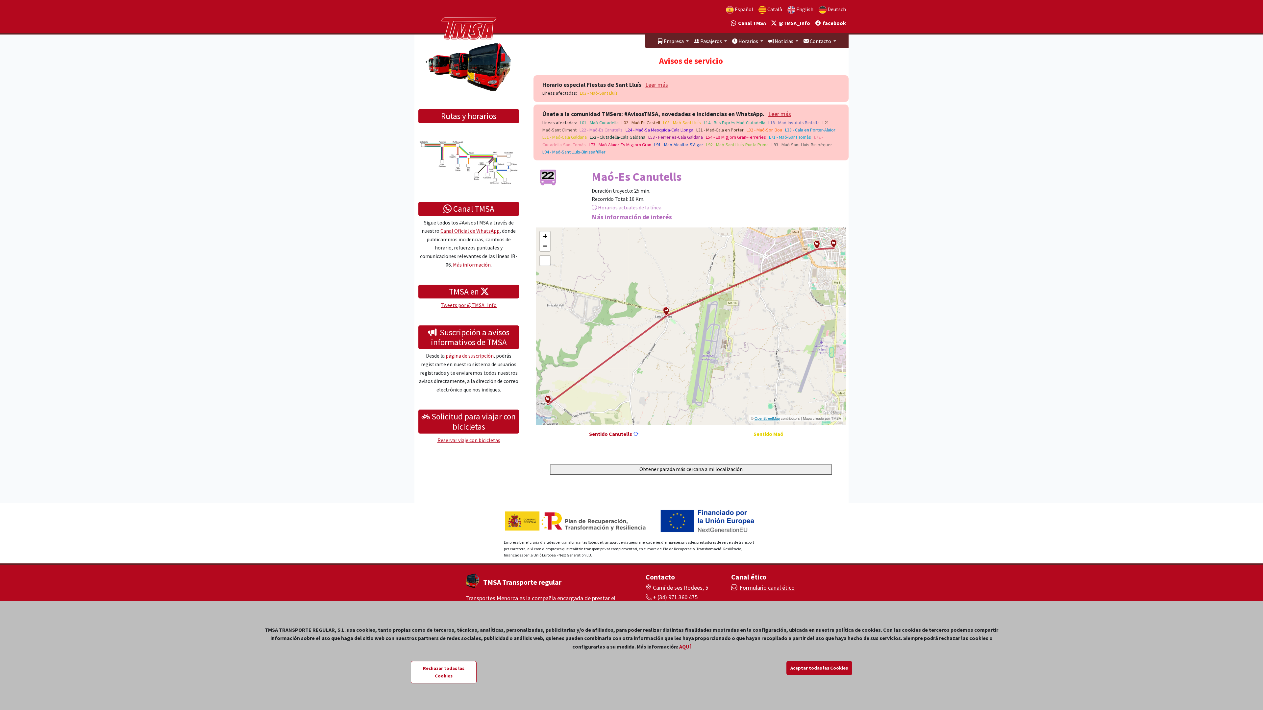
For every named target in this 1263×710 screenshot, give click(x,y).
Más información (472, 264)
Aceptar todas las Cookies (819, 668)
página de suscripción (470, 355)
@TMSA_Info (793, 23)
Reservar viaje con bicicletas (468, 440)
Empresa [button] (674, 41)
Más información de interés (632, 217)
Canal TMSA (751, 23)
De (836, 9)
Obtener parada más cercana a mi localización (691, 469)
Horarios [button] (748, 41)
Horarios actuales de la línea (629, 207)
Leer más (656, 84)
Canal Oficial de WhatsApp (470, 230)
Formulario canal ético (767, 587)
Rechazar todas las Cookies (443, 672)
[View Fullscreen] (545, 261)
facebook (833, 23)
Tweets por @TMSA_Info (469, 305)
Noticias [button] (784, 41)
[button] (833, 243)
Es (743, 9)
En (804, 9)
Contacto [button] (820, 41)
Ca (774, 9)
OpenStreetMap (767, 418)
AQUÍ (685, 646)
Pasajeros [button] (711, 41)
